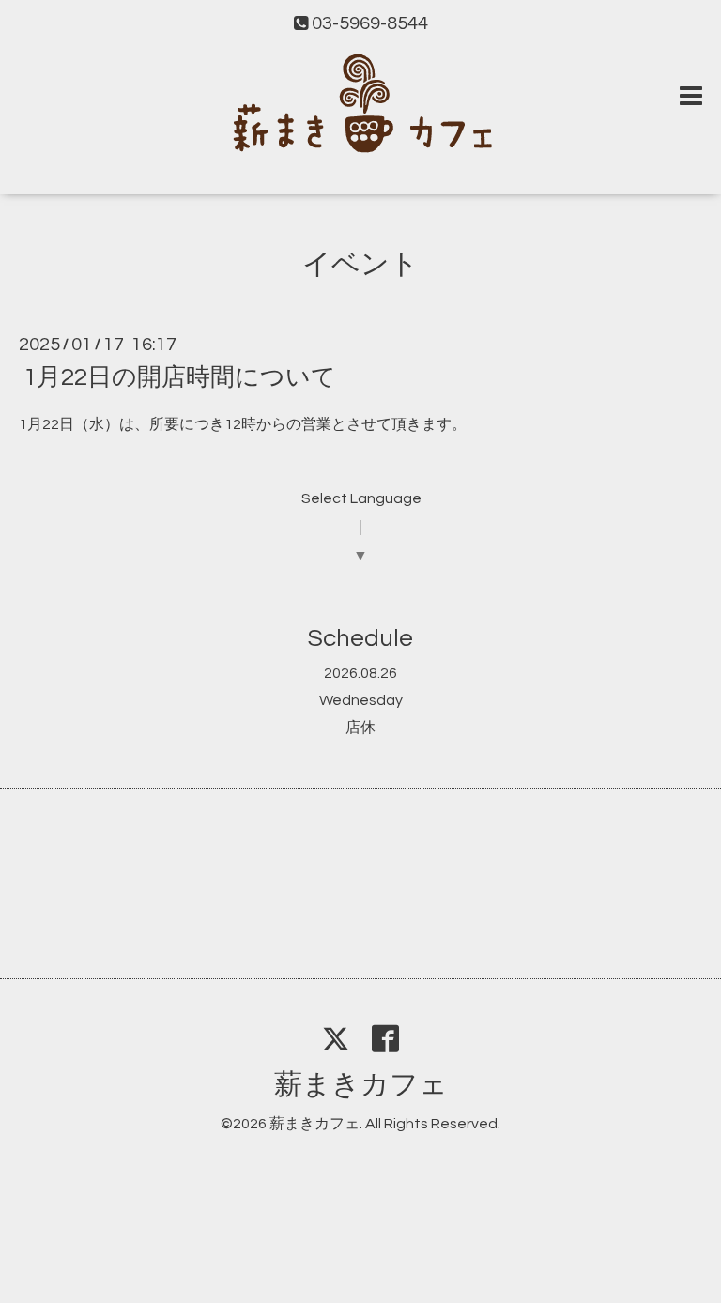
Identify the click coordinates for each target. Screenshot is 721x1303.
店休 (360, 727)
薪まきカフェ (361, 1084)
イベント (360, 264)
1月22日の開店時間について (179, 377)
